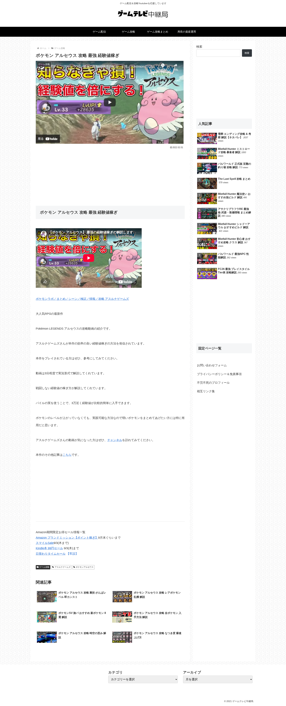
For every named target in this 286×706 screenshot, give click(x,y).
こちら (67, 454)
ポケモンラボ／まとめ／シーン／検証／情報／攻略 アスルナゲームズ (82, 298)
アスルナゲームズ (63, 567)
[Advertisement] (110, 175)
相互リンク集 (206, 391)
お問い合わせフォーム (212, 365)
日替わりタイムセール (51, 553)
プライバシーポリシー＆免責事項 (219, 374)
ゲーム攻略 (44, 567)
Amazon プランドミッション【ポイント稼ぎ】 (67, 537)
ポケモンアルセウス (85, 567)
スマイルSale (45, 543)
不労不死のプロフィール (213, 382)
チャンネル (114, 440)
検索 (199, 46)
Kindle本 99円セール (49, 548)
